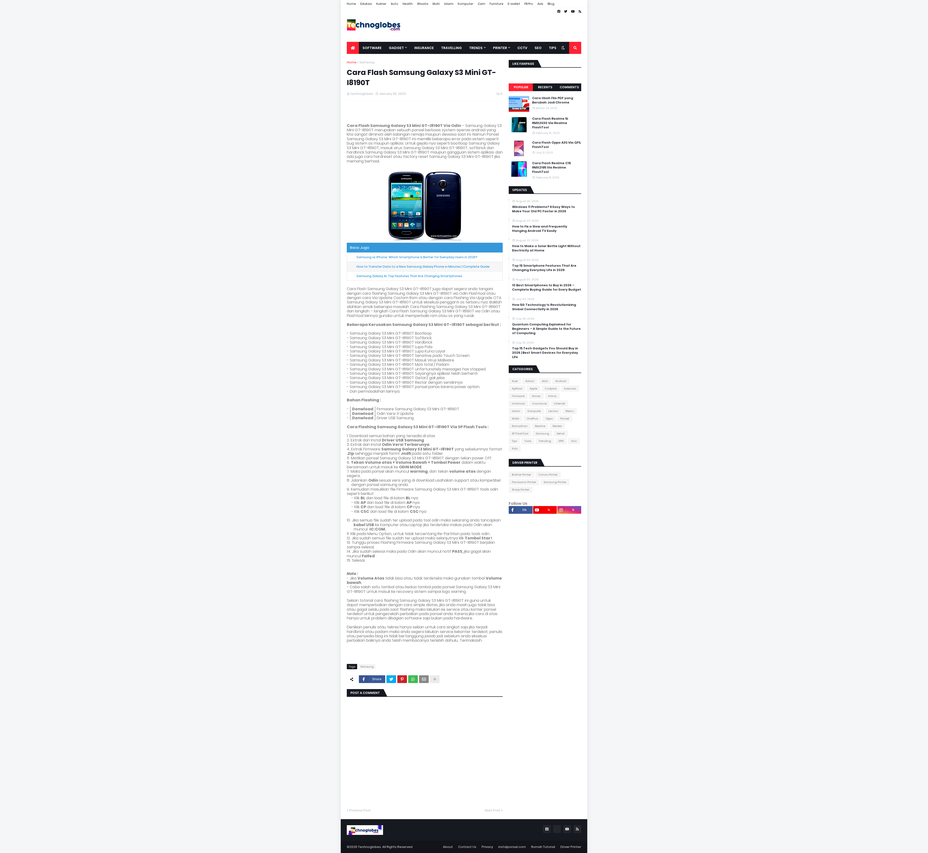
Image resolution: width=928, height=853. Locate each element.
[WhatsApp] (413, 679)
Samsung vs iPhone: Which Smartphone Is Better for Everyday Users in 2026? (417, 257)
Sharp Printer (520, 490)
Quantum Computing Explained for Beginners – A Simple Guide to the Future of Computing (546, 328)
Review (557, 426)
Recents (545, 87)
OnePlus (532, 418)
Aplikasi (517, 388)
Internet (559, 403)
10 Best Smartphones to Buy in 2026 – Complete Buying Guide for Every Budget (546, 287)
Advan (529, 381)
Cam (481, 4)
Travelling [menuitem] (451, 47)
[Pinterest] (402, 679)
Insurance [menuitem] (424, 47)
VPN (561, 441)
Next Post (492, 810)
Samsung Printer (555, 482)
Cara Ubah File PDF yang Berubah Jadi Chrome (552, 100)
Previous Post (360, 810)
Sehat (561, 433)
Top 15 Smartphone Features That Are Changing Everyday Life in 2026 (544, 268)
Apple (533, 388)
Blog (551, 4)
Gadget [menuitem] (396, 47)
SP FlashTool (520, 433)
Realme (540, 426)
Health (408, 4)
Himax (536, 396)
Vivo (574, 441)
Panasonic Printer (524, 482)
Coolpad (551, 388)
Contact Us (467, 847)
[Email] (424, 679)
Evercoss (570, 388)
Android (560, 381)
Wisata (422, 4)
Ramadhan (520, 426)
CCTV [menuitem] (522, 47)
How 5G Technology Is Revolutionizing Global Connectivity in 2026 (544, 307)
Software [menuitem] (372, 47)
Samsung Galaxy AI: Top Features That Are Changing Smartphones (409, 276)
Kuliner (381, 4)
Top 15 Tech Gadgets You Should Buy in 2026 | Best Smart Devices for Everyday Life (545, 352)
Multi (436, 4)
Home (351, 4)
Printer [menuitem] (500, 47)
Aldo (545, 381)
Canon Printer (548, 475)
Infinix (552, 396)
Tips (514, 441)
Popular (521, 87)
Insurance (539, 403)
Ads (540, 4)
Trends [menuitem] (476, 47)
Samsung (366, 62)
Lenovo (553, 411)
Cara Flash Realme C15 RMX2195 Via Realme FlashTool (551, 167)
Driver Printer (570, 847)
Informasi (518, 403)
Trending (545, 441)
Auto (394, 4)
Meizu (570, 411)
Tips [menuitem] (552, 47)
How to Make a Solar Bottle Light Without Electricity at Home (546, 248)
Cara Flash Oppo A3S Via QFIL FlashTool (556, 144)
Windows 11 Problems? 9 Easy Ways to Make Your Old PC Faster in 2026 (543, 209)
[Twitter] (391, 679)
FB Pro (528, 4)
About (448, 847)
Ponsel (564, 418)
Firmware (518, 396)
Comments (569, 87)
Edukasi (366, 4)
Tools (527, 441)
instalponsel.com (512, 847)
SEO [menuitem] (538, 47)
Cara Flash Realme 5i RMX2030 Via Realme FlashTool (550, 123)
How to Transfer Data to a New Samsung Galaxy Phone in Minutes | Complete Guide (423, 266)
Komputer (465, 4)
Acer (515, 381)
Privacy (487, 847)
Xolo (515, 448)
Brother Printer (521, 475)
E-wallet (514, 4)
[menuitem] (353, 48)
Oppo (549, 418)
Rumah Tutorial (543, 847)
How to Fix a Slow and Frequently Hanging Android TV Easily (539, 228)
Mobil (515, 418)
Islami (448, 4)
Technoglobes (369, 847)
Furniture (496, 4)
